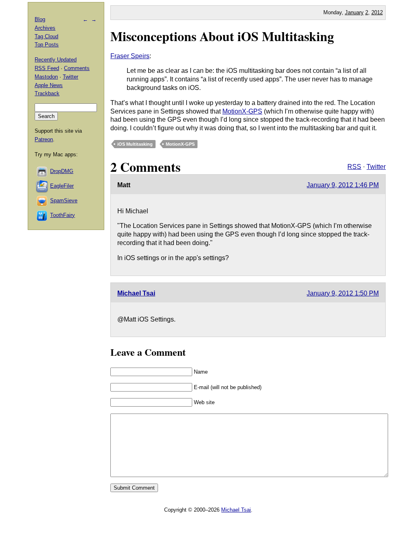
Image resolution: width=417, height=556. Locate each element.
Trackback (47, 93)
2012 (377, 12)
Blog (40, 19)
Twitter (376, 166)
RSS (354, 166)
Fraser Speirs (129, 56)
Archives (45, 28)
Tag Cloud (46, 36)
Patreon (44, 139)
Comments (77, 68)
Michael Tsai (136, 293)
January (354, 12)
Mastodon (46, 77)
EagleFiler (62, 186)
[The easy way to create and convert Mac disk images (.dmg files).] (42, 171)
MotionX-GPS (242, 111)
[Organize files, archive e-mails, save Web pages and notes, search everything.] (42, 186)
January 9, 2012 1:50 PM (343, 293)
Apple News (49, 85)
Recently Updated (56, 60)
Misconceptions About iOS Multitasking (222, 36)
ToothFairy (62, 215)
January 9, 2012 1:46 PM (343, 185)
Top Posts (47, 45)
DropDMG (61, 171)
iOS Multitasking (135, 144)
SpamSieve (63, 200)
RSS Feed (47, 68)
